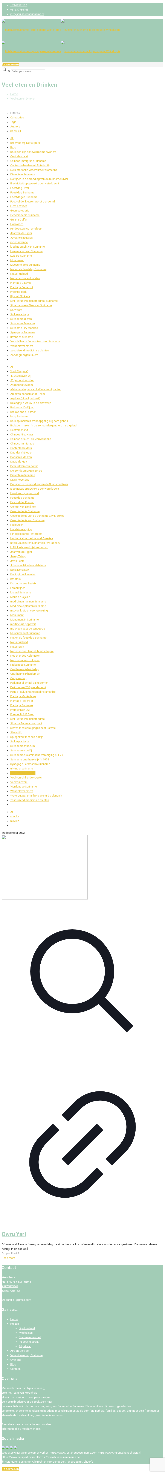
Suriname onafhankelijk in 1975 (29, 759)
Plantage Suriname (21, 705)
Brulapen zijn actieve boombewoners (33, 151)
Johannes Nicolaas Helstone (28, 565)
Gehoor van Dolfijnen (23, 506)
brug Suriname (19, 416)
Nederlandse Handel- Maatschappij (32, 651)
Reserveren (10, 64)
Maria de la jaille (20, 597)
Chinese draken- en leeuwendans (30, 439)
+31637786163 (19, 9)
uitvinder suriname (21, 337)
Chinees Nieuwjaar (21, 434)
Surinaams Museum (22, 323)
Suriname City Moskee (24, 327)
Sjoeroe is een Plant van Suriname (31, 305)
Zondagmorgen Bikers (24, 355)
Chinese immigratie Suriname (28, 160)
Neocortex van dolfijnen (25, 660)
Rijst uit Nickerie (20, 296)
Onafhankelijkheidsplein (25, 673)
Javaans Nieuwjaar (22, 237)
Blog (13, 1364)
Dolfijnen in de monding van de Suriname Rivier (39, 179)
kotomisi (15, 579)
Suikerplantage (19, 314)
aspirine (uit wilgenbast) (25, 398)
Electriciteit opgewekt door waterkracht (34, 488)
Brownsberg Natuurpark (25, 142)
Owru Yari (14, 1234)
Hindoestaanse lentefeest (26, 228)
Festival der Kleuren (22, 502)
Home (14, 94)
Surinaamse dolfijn (21, 750)
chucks (14, 816)
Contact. (15, 1368)
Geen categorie (19, 210)
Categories (17, 117)
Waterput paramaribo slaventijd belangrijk (36, 795)
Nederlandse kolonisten (25, 278)
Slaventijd (16, 732)
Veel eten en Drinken (22, 98)
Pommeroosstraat (30, 1337)
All (12, 138)
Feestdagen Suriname (23, 197)
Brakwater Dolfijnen (22, 407)
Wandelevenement (21, 346)
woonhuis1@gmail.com (16, 1299)
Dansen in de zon (21, 457)
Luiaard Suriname (21, 255)
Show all (15, 131)
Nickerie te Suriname (23, 664)
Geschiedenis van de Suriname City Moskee (37, 515)
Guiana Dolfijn (19, 219)
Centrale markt (19, 156)
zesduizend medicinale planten (29, 350)
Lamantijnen (17, 588)
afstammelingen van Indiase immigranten (35, 389)
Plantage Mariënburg (23, 696)
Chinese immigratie (22, 443)
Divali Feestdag (19, 479)
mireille (14, 821)
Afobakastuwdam (21, 384)
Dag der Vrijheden (21, 452)
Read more (8, 1257)
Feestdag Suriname (22, 192)
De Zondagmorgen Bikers (26, 470)
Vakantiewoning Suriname (26, 1355)
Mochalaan (26, 1332)
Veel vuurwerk (19, 782)
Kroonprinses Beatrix (23, 583)
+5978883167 (18, 5)
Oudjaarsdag (18, 678)
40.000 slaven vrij (20, 375)
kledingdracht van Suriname (27, 246)
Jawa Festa (17, 560)
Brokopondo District (23, 412)
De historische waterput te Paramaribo (34, 170)
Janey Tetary (18, 556)
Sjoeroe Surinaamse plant (26, 723)
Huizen (14, 1323)
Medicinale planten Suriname (28, 606)
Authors (15, 126)
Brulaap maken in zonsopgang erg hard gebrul (39, 421)
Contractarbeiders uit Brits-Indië (29, 165)
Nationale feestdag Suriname (28, 269)
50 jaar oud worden (22, 380)
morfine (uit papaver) (23, 624)
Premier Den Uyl (20, 709)
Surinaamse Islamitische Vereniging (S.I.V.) (36, 755)
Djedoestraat (27, 1328)
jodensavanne (19, 242)
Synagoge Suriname (22, 332)
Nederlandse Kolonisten (25, 655)
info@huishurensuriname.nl (27, 14)
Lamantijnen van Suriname (26, 251)
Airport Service (19, 1350)
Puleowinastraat (29, 1341)
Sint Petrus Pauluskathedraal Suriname (34, 300)
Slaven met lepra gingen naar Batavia (33, 727)
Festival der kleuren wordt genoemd (32, 201)
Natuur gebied (19, 273)
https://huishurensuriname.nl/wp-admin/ (35, 542)
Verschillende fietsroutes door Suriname (35, 341)
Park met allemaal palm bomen (29, 682)
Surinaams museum (22, 746)
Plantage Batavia (20, 282)
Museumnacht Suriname (25, 264)
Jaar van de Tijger (21, 233)
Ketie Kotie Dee (19, 570)
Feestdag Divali (19, 188)
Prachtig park (18, 291)
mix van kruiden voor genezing (29, 610)
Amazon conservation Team (27, 393)
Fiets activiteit (18, 206)
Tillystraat (25, 1346)
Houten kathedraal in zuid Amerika (31, 538)
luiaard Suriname (20, 592)
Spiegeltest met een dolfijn (26, 737)
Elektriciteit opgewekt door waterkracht (34, 183)
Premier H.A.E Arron (22, 714)
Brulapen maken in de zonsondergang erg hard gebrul (43, 425)
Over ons (15, 1359)
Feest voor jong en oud (24, 493)
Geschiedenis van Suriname (27, 520)
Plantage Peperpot (21, 287)
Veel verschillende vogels (26, 777)
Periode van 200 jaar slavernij (28, 687)
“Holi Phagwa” (19, 371)
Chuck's (88, 1461)
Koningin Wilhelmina (22, 574)
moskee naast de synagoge (27, 628)
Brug (13, 147)
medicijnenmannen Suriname (28, 601)
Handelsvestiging (21, 529)
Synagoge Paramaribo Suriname (30, 764)
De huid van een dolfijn (24, 466)
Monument (17, 260)
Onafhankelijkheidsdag (24, 669)
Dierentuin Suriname (22, 174)
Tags (13, 122)
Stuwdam (16, 309)
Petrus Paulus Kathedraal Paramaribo (33, 691)
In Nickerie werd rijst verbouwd (29, 547)
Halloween (16, 224)
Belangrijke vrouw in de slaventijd (30, 403)
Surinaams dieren (21, 318)
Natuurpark (17, 646)
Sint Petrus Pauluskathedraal (27, 718)
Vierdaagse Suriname (23, 786)
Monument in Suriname (24, 619)
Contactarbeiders (21, 448)
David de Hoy (18, 461)
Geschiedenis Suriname (25, 215)
